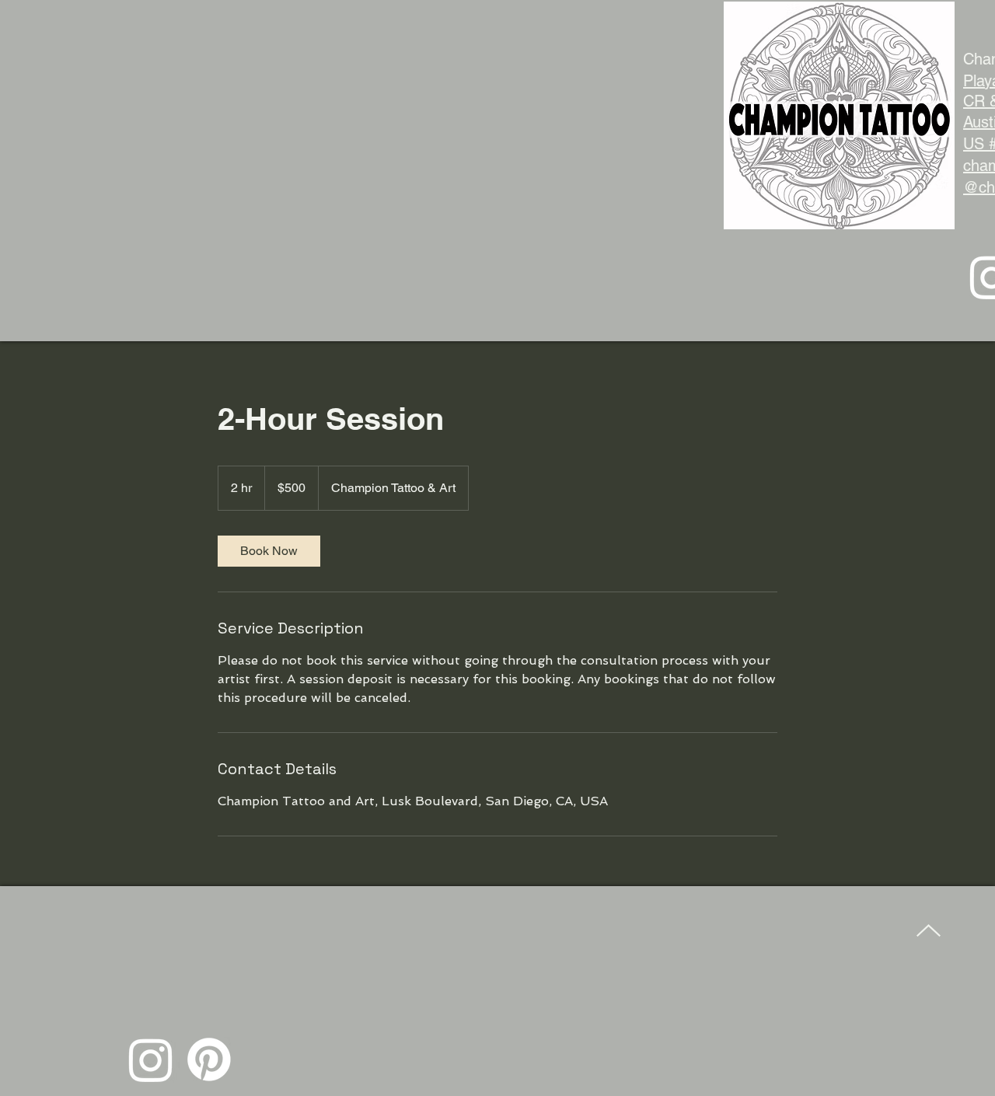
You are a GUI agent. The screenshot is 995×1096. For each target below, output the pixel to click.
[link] (269, 551)
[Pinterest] (209, 1059)
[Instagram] (151, 1059)
